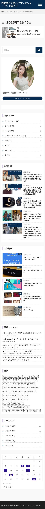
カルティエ (6, 391)
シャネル (6, 384)
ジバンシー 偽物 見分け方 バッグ (32, 271)
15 (28, 470)
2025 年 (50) (10, 431)
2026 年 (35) (10, 426)
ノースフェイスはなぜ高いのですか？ (15, 399)
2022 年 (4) (9, 445)
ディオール (35, 387)
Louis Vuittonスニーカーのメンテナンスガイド (19, 339)
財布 (8, 150)
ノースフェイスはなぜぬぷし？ (13, 403)
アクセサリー (12, 121)
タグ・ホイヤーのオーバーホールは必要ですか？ (32, 258)
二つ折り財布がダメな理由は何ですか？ (16, 387)
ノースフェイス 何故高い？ (26, 391)
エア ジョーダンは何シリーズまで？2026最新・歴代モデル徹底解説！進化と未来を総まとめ (32, 178)
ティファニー (7, 380)
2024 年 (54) (10, 436)
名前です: (6, 93)
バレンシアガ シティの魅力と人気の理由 (17, 333)
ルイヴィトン (33, 376)
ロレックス (6, 376)
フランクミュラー (19, 380)
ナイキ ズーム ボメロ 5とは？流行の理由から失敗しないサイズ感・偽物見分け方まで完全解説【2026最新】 (32, 191)
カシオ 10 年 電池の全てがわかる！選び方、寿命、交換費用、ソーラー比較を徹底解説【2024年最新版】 (32, 204)
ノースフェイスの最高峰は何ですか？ (23, 384)
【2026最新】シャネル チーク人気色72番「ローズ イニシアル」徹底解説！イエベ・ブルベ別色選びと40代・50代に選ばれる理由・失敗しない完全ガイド (32, 232)
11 (5, 470)
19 (11, 475)
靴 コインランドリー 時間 (28, 31)
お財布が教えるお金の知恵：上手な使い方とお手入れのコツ (32, 299)
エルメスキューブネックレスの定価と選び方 (19, 345)
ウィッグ (10, 126)
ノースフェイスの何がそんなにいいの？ (16, 395)
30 (34, 479)
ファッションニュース (15, 136)
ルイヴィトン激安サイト (32, 411)
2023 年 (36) (10, 441)
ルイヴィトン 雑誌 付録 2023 (12, 411)
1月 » (10, 487)
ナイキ (25, 376)
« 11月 (5, 487)
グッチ (14, 391)
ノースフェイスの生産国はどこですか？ (16, 407)
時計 (8, 140)
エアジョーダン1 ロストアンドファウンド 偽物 (32, 284)
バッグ (9, 131)
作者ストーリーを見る (22, 98)
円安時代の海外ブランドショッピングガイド (16, 4)
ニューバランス (31, 380)
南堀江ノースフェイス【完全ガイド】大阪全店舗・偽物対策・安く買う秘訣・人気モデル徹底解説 (32, 217)
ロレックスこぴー (28, 310)
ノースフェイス (17, 376)
